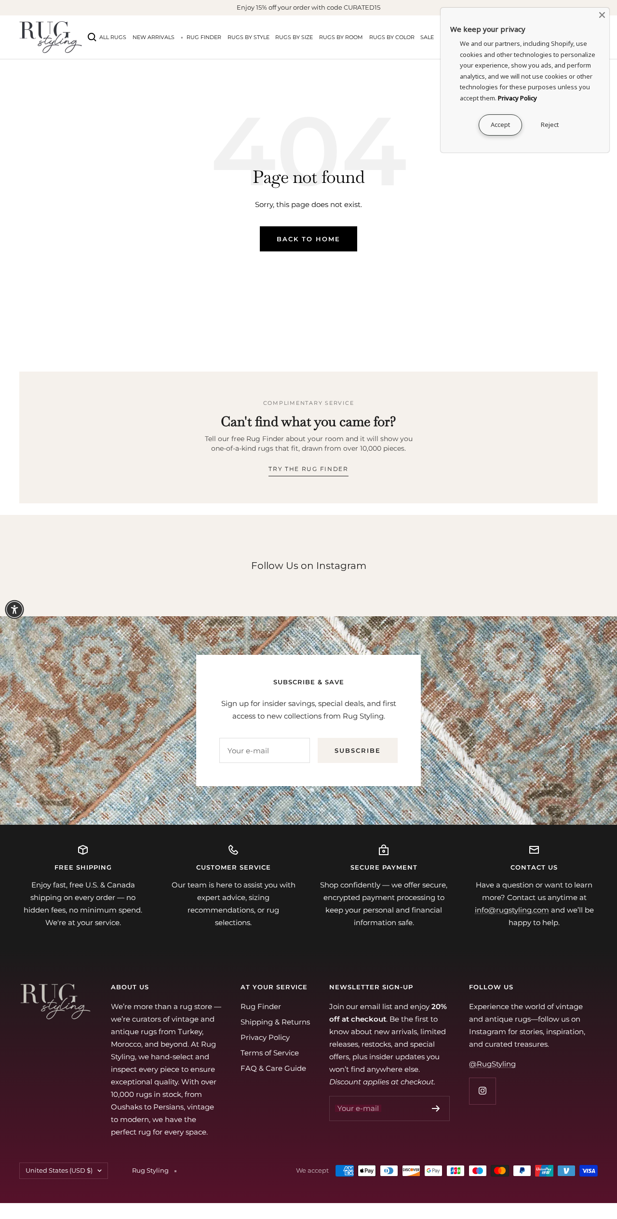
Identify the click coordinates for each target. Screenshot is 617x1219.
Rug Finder (204, 37)
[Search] (92, 37)
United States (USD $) (59, 1170)
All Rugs (112, 37)
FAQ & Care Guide (273, 1068)
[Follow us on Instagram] (482, 1091)
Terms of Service (270, 1052)
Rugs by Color (392, 37)
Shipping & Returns (275, 1021)
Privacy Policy (265, 1037)
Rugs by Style (248, 37)
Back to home (308, 239)
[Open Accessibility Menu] (14, 609)
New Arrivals (153, 37)
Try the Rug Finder (308, 468)
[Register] (436, 1108)
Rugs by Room (341, 37)
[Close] (602, 15)
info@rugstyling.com (512, 909)
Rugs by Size (294, 37)
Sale (427, 37)
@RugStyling (492, 1063)
